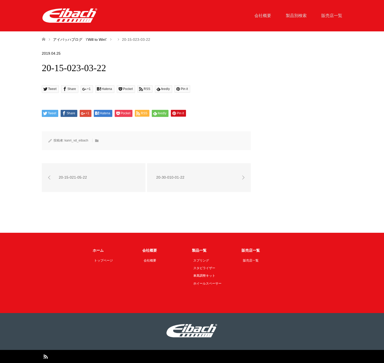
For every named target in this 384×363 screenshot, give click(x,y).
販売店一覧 (331, 15)
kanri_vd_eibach (76, 140)
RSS (45, 356)
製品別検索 (296, 15)
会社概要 (262, 15)
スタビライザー (204, 268)
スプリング (201, 260)
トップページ (103, 260)
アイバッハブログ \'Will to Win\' (80, 39)
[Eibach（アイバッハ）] (70, 15)
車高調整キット (204, 275)
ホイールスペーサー (207, 283)
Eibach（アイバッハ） (186, 356)
